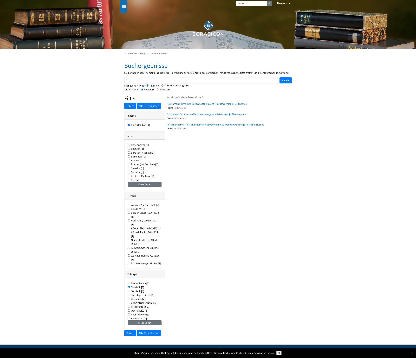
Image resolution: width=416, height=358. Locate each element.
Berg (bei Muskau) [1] (142, 152)
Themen (154, 85)
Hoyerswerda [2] (140, 144)
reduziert (149, 89)
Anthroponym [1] (140, 314)
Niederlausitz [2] (140, 306)
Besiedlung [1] (139, 318)
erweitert (165, 89)
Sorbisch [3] (137, 291)
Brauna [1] (137, 160)
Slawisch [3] (137, 287)
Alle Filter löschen (149, 105)
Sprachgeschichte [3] (142, 295)
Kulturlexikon (180, 107)
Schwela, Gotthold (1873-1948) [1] (145, 249)
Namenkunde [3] (140, 283)
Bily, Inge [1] (138, 208)
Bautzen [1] (137, 148)
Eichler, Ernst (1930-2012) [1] (145, 214)
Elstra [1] (136, 180)
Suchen (286, 80)
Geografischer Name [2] (144, 302)
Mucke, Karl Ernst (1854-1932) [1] (144, 241)
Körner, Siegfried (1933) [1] (146, 228)
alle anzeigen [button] (144, 184)
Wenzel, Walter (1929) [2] (145, 205)
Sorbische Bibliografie (176, 85)
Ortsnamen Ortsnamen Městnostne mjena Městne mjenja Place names (206, 114)
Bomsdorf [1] (138, 156)
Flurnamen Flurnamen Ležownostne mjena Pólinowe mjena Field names (207, 103)
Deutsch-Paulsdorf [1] (143, 176)
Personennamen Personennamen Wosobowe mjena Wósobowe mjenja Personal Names (215, 124)
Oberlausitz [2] (139, 310)
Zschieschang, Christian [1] (146, 263)
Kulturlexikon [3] (140, 124)
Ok (279, 353)
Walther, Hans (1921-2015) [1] (145, 257)
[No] (412, 353)
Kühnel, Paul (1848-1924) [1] (145, 234)
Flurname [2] (138, 299)
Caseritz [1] (137, 168)
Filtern (130, 105)
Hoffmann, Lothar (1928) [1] (144, 222)
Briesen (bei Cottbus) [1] (144, 164)
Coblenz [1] (137, 172)
